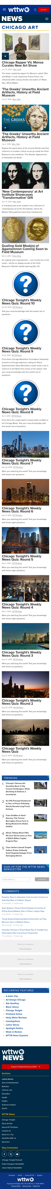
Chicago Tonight (14, 1010)
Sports (4, 1108)
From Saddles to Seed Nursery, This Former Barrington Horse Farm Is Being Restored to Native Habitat (17, 821)
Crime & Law (7, 1090)
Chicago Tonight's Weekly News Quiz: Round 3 (21, 654)
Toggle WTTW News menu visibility (48, 19)
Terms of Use (26, 1186)
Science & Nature (9, 1104)
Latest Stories (7, 1079)
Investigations (13, 1021)
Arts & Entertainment (10, 1082)
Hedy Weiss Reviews (16, 1017)
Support (39, 1175)
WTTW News (17, 307)
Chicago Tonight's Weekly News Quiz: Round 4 (21, 606)
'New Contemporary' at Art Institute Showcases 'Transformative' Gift (22, 194)
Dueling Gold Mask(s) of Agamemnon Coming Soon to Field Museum (25, 248)
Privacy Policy (16, 1186)
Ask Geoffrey (12, 1003)
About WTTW (29, 1175)
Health (4, 1097)
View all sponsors (25, 949)
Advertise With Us (9, 1138)
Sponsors (6, 1142)
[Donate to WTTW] (25, 1179)
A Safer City (12, 996)
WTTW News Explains (17, 1035)
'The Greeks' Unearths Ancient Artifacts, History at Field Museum (25, 92)
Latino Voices (12, 1024)
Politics (4, 1101)
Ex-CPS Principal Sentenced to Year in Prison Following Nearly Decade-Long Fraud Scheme (18, 804)
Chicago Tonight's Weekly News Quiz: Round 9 (21, 350)
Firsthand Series (14, 1014)
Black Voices (12, 1007)
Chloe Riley (16, 256)
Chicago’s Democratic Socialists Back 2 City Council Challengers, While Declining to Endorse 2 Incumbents (18, 789)
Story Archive (7, 1123)
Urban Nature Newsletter (12, 1167)
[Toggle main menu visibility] (4, 9)
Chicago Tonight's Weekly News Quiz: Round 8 (21, 410)
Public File (36, 1186)
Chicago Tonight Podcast (12, 1160)
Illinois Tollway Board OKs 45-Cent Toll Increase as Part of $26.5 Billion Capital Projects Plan (19, 836)
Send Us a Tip (7, 1134)
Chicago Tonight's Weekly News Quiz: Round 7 (21, 462)
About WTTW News (10, 1127)
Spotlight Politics (14, 1028)
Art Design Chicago (16, 999)
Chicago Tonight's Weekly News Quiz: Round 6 (21, 510)
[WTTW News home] (12, 18)
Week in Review (14, 1031)
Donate (44, 9)
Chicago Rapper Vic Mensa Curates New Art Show (22, 64)
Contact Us (6, 1130)
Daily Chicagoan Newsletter (13, 1164)
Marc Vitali (17, 69)
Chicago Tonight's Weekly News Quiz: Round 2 (21, 702)
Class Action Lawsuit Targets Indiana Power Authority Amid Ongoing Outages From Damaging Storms (19, 851)
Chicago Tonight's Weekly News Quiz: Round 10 (21, 302)
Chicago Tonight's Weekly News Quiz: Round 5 (21, 558)
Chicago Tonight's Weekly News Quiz (21, 750)
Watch (20, 1175)
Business (5, 1086)
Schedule (12, 1175)
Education (6, 1093)
